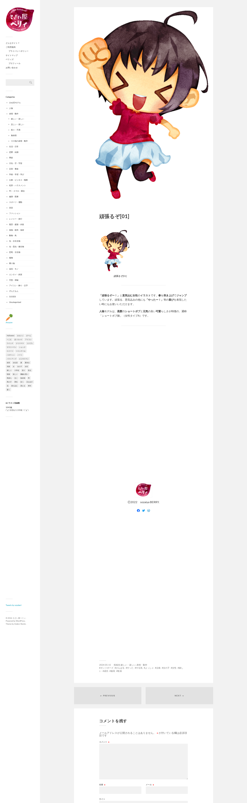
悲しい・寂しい (17, 124)
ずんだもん (13, 291)
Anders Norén (20, 624)
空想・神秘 (13, 280)
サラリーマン (11, 347)
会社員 (15, 362)
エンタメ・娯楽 (15, 274)
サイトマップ (12, 55)
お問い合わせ (12, 67)
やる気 (139, 667)
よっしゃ (149, 667)
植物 (11, 258)
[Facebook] (138, 510)
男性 (16, 382)
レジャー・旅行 (15, 219)
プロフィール (15, 63)
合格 (158, 667)
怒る (29, 370)
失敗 (8, 366)
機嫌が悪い (24, 374)
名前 (102, 785)
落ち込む (14, 386)
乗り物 (12, 263)
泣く (16, 378)
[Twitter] (143, 510)
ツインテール (20, 351)
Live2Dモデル (15, 102)
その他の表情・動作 (19, 141)
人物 (11, 108)
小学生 (16, 370)
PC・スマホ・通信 (17, 191)
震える (22, 386)
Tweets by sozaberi (13, 605)
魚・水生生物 (14, 241)
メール (150, 785)
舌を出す (29, 382)
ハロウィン (11, 355)
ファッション (14, 213)
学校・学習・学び (16, 174)
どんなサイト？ (13, 43)
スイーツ (10, 351)
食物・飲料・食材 (16, 230)
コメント (104, 742)
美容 (11, 208)
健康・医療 (13, 196)
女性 (26, 366)
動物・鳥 (13, 235)
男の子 (9, 382)
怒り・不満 (15, 130)
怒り (23, 370)
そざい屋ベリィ (19, 618)
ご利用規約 (11, 47)
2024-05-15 (105, 664)
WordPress (20, 621)
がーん (28, 335)
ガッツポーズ (106, 667)
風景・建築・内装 (16, 224)
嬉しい (9, 370)
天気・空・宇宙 (15, 163)
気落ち (9, 378)
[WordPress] (148, 510)
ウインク (10, 343)
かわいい (20, 335)
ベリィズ (10, 59)
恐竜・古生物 (14, 252)
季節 (11, 158)
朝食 (8, 374)
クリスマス (20, 343)
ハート (20, 355)
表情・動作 (13, 113)
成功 (106, 671)
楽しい (15, 374)
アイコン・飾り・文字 (18, 285)
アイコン (28, 339)
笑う (22, 382)
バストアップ (11, 359)
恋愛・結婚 (13, 152)
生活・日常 (13, 146)
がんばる (120, 667)
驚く (8, 389)
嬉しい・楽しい (17, 119)
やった (130, 667)
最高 (113, 671)
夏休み (27, 362)
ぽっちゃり (18, 339)
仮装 (8, 362)
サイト (102, 799)
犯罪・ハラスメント (17, 185)
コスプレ (30, 343)
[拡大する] (126, 233)
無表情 (14, 135)
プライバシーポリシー (19, 51)
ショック (22, 347)
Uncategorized (15, 302)
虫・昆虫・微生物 (16, 246)
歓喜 (120, 671)
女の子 (19, 366)
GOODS (12, 296)
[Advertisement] (20, 508)
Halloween (10, 335)
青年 (29, 386)
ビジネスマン (24, 359)
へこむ (9, 339)
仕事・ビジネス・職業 (18, 180)
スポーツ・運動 (15, 202)
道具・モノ (13, 269)
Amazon (9, 322)
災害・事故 (13, 169)
